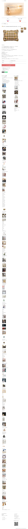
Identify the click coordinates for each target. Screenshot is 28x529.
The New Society (4, 454)
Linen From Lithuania (4, 255)
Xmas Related (3, 489)
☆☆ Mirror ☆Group (16, 81)
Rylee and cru (3, 403)
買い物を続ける (4, 70)
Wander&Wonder (4, 478)
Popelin (3, 373)
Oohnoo (3, 357)
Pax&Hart (3, 382)
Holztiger (3, 228)
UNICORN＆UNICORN (4, 463)
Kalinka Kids (3, 249)
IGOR (2, 227)
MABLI (3, 313)
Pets (2, 393)
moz (2, 310)
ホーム (8, 18)
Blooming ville (4, 119)
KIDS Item (3, 240)
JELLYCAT (3, 226)
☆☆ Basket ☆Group (16, 82)
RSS (2, 519)
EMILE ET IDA (3, 172)
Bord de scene (4, 124)
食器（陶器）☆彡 (16, 108)
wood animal (3, 477)
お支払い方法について (16, 515)
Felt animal (3, 203)
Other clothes (3, 356)
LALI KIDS (3, 257)
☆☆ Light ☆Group (16, 94)
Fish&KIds (3, 193)
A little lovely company (4, 87)
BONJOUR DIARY (4, 109)
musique (3, 323)
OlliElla (3, 362)
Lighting (3, 221)
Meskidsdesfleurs (4, 312)
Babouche (3, 98)
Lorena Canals (3, 302)
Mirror (2, 334)
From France (3, 202)
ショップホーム (15, 513)
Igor (2, 229)
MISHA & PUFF (3, 339)
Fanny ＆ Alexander (4, 211)
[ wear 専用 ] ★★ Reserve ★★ (5, 80)
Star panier (3, 405)
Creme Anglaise (4, 133)
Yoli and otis (3, 500)
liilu (2, 294)
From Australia (3, 194)
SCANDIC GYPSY (4, 439)
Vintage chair (3, 468)
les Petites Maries (4, 284)
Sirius (3, 416)
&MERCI (3, 89)
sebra (2, 438)
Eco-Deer (3, 170)
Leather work (3, 272)
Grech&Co (3, 213)
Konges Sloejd (3, 250)
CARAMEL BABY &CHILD (4, 145)
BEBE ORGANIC (4, 110)
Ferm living (3, 187)
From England (3, 200)
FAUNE (3, 195)
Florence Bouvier (4, 182)
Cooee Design (3, 138)
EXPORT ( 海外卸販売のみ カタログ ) (6, 509)
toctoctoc (3, 453)
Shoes (3, 411)
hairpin (3, 222)
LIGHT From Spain (4, 252)
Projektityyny (5, 23)
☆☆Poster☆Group (16, 83)
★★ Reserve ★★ (4, 79)
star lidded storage (4, 426)
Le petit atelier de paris (4, 267)
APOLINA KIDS (3, 88)
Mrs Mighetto (3, 304)
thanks (15, 109)
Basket (3, 99)
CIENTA (3, 144)
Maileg (3, 311)
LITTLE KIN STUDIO (4, 303)
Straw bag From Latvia (4, 427)
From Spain (3, 196)
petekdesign (3, 372)
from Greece (3, 201)
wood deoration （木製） (4, 479)
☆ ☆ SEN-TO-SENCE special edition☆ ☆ (18, 80)
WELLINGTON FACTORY (4, 501)
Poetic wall (3, 387)
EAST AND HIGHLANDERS (5, 171)
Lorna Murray (3, 256)
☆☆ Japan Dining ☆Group (17, 107)
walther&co (3, 490)
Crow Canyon (3, 160)
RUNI (2, 402)
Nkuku (3, 348)
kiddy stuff (3, 251)
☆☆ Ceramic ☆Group (16, 84)
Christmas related (4, 146)
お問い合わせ (15, 514)
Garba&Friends (3, 212)
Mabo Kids (3, 314)
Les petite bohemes (4, 283)
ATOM (4, 519)
